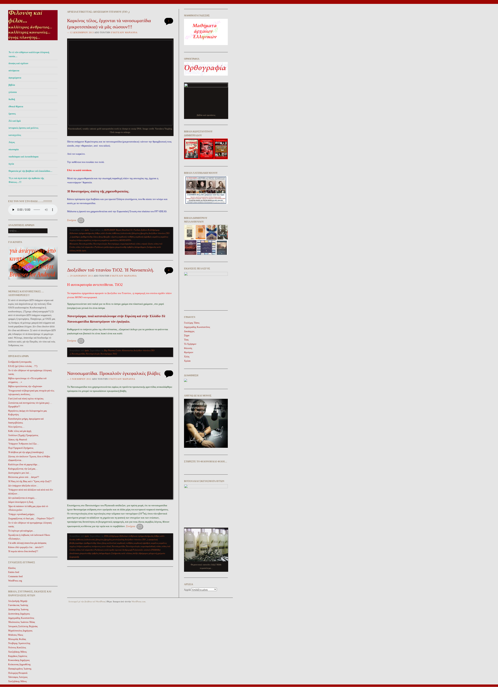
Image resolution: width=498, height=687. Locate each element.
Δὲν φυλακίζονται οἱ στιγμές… (22, 498)
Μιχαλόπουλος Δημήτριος (20, 630)
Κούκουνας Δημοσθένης (19, 664)
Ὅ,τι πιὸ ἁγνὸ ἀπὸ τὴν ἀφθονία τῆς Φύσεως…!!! (26, 180)
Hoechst (125, 230)
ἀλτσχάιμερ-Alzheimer (118, 536)
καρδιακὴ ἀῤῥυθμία (143, 237)
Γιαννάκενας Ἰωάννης (18, 605)
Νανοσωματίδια (86, 244)
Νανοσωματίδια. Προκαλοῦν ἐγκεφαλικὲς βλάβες (113, 373)
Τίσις (186, 339)
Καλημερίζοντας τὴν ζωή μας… (23, 468)
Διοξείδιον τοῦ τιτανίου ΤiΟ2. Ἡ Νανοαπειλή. (110, 269)
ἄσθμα (97, 233)
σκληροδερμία (140, 247)
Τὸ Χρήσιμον (190, 344)
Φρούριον (188, 352)
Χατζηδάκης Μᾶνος (17, 651)
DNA (106, 536)
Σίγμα (186, 335)
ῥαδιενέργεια (109, 247)
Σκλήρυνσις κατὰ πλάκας (121, 553)
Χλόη (186, 356)
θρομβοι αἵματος (110, 237)
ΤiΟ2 (115, 354)
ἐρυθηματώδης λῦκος (89, 237)
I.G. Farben (135, 230)
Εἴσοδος (12, 568)
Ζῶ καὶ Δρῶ (15, 121)
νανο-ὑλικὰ (106, 546)
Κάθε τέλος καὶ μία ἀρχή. (20, 431)
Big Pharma (109, 350)
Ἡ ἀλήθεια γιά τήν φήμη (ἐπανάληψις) (26, 452)
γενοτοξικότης (118, 539)
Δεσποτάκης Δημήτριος (19, 613)
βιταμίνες (136, 233)
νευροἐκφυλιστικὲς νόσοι (130, 244)
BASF (112, 230)
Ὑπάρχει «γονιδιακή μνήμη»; (21, 514)
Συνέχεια (74, 220)
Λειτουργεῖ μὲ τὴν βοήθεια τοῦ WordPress (86, 601)
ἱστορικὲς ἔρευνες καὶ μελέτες (23, 128)
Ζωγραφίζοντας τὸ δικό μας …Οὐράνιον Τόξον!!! (31, 518)
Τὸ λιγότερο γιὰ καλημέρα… (21, 530)
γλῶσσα (13, 92)
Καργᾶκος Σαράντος (17, 656)
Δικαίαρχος (189, 331)
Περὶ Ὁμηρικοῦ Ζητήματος (20, 448)
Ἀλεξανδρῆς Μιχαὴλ (17, 601)
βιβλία (12, 85)
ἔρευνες (12, 113)
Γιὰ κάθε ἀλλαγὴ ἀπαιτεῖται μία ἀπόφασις (27, 543)
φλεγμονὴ (153, 553)
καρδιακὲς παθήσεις (126, 237)
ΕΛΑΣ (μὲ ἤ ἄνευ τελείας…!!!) (22, 366)
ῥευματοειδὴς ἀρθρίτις (124, 247)
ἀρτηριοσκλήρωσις (86, 233)
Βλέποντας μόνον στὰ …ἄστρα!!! (23, 477)
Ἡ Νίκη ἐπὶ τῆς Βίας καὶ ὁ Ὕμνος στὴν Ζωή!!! (30, 481)
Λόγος (12, 142)
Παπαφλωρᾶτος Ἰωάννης (20, 668)
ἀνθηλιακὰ (133, 536)
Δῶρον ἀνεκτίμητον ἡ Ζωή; (20, 502)
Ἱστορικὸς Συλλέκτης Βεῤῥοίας (23, 626)
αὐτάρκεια (14, 70)
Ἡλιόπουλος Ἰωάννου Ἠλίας (21, 622)
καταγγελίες (15, 135)
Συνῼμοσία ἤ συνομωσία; (20, 362)
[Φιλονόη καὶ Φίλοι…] (33, 41)
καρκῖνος (156, 237)
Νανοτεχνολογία (100, 244)
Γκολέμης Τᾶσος (192, 322)
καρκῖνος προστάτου (110, 240)
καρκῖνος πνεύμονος (92, 240)
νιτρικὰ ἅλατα (147, 244)
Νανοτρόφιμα (113, 244)
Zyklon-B (145, 230)
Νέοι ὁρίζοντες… (16, 426)
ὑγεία (11, 163)
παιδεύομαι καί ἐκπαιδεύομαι (24, 156)
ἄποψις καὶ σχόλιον (18, 63)
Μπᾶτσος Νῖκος (15, 635)
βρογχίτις (144, 233)
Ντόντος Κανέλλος (17, 647)
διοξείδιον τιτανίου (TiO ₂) (136, 539)
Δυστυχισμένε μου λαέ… (19, 472)
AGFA (107, 230)
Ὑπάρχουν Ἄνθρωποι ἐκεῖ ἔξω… (23, 443)
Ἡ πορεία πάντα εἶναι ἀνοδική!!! (23, 551)
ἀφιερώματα (15, 77)
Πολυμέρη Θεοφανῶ (17, 673)
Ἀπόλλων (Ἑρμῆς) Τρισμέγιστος (23, 435)
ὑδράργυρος (143, 553)
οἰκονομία (14, 149)
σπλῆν (78, 250)
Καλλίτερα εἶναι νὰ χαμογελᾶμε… (24, 464)
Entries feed (13, 572)
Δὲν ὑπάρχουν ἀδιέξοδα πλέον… (23, 485)
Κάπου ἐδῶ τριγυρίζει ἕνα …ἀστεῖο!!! (26, 547)
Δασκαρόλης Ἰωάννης (18, 609)
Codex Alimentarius (124, 350)
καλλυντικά (112, 543)
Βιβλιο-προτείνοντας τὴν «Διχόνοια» (25, 386)
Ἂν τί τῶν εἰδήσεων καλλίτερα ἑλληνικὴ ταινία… (29, 54)
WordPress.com (139, 601)
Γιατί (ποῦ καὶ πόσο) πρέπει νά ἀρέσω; (26, 398)
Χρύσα (187, 361)
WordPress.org (15, 580)
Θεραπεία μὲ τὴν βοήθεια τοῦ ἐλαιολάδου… (30, 171)
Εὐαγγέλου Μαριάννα (124, 32)
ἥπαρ (101, 237)
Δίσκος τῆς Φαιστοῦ (17, 439)
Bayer (118, 230)
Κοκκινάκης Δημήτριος (19, 660)
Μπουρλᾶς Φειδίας (17, 639)
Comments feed (15, 576)
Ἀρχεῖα (187, 589)
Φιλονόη (188, 348)
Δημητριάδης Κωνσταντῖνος (21, 618)
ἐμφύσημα (76, 237)
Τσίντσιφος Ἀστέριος (18, 677)
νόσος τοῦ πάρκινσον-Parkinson (90, 247)
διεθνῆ (12, 99)
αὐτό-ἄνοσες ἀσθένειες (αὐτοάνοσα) (116, 233)
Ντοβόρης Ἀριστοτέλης (19, 643)
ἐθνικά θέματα (16, 106)
